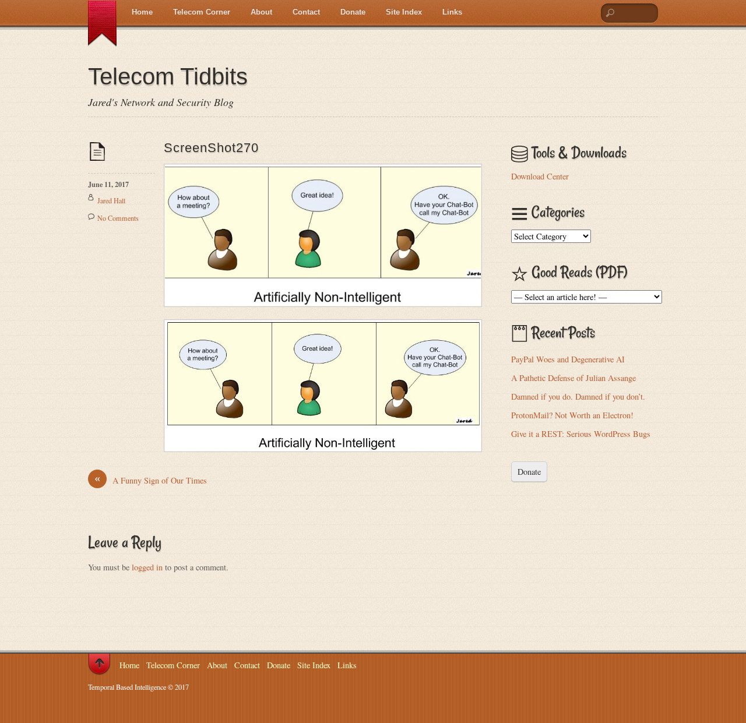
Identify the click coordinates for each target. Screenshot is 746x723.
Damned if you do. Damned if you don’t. (578, 396)
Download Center (540, 176)
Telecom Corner (201, 12)
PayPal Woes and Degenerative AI (568, 359)
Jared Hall (111, 200)
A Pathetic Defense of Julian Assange (573, 377)
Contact (306, 12)
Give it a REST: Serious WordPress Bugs (580, 433)
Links (452, 12)
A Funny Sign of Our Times (150, 480)
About (261, 12)
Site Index (404, 12)
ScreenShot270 (211, 147)
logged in (147, 567)
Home (142, 12)
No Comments (118, 218)
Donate (352, 12)
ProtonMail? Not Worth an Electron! (572, 415)
